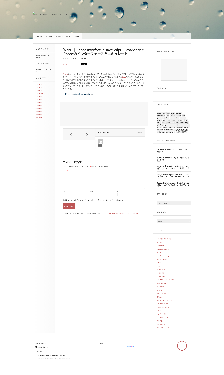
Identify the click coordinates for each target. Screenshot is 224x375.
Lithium (159, 263)
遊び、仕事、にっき (163, 328)
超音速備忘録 (161, 324)
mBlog (43, 351)
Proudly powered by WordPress (45, 358)
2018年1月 (39, 114)
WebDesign (182, 130)
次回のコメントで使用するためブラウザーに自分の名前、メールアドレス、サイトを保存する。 (94, 200)
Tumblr (76, 36)
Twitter (39, 36)
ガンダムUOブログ (162, 304)
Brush (164, 113)
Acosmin (68, 358)
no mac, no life (161, 269)
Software (180, 125)
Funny (179, 115)
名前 (64, 191)
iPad (185, 118)
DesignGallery (161, 115)
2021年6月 (39, 84)
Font (175, 115)
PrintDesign (160, 125)
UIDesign (186, 127)
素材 (184, 132)
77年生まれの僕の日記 (164, 239)
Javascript (167, 120)
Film (171, 115)
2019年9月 (39, 96)
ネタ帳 (177, 132)
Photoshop (184, 122)
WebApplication (169, 130)
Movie (163, 122)
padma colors (161, 276)
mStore (159, 266)
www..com (130, 346)
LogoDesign (181, 120)
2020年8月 (39, 90)
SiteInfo (170, 125)
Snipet (175, 125)
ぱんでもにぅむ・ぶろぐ (164, 293)
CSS (168, 113)
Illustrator (177, 117)
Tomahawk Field (161, 283)
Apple (84, 58)
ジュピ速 (159, 310)
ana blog (159, 242)
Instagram (58, 36)
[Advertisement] (104, 114)
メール (91, 191)
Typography (178, 127)
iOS (181, 118)
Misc (159, 122)
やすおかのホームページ (164, 300)
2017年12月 (39, 117)
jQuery (174, 120)
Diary (167, 115)
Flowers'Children (162, 259)
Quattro (75, 58)
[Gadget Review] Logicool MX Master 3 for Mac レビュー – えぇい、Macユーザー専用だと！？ (173, 167)
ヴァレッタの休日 (162, 317)
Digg (124, 77)
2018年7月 (39, 102)
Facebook (49, 36)
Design (178, 113)
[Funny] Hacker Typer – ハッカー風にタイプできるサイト (173, 158)
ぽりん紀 (159, 297)
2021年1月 (39, 87)
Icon (171, 118)
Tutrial (165, 127)
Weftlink (159, 290)
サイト (118, 191)
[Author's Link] (100, 145)
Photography (175, 122)
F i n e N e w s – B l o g (163, 256)
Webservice (161, 132)
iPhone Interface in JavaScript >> (79, 94)
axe (159, 169)
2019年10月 (39, 93)
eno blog (159, 252)
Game (183, 115)
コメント (65, 170)
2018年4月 (39, 111)
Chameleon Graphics (163, 249)
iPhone (65, 74)
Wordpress (169, 132)
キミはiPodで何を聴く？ (164, 307)
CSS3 (173, 113)
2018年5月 (39, 108)
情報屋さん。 (161, 321)
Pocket (65, 64)
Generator (160, 118)
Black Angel (160, 245)
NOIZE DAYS (160, 273)
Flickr (68, 36)
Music (168, 122)
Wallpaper (160, 129)
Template (187, 125)
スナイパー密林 (161, 314)
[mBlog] (52, 7)
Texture (159, 127)
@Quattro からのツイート (43, 347)
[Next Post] (87, 134)
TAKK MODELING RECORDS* (165, 280)
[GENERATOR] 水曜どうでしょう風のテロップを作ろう (173, 150)
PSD (166, 125)
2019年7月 (39, 99)
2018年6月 (39, 105)
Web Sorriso (160, 287)
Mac (186, 120)
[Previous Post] (71, 134)
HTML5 (167, 118)
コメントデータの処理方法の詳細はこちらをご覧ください (121, 213)
